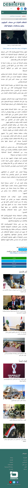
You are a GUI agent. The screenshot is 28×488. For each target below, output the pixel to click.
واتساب (14, 258)
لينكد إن (14, 266)
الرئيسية (24, 12)
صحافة (25, 469)
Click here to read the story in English (15, 48)
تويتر (14, 261)
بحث (11, 8)
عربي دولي (24, 464)
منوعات (11, 462)
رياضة (11, 458)
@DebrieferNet (22, 249)
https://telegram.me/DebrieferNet (18, 253)
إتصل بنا (11, 469)
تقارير (17, 19)
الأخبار (20, 19)
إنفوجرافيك (10, 464)
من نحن (25, 460)
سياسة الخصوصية (9, 467)
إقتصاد (11, 460)
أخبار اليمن (24, 462)
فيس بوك (14, 263)
